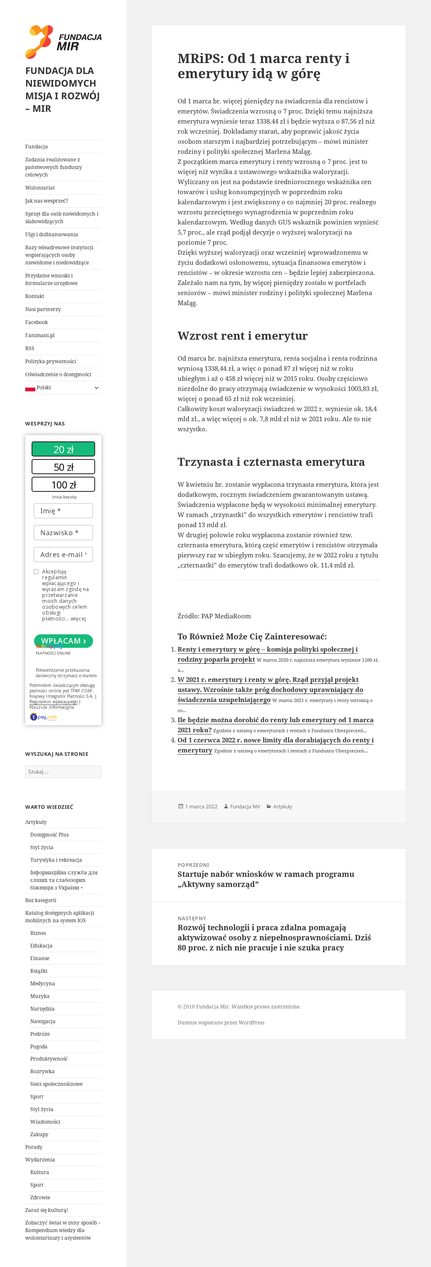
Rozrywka (42, 1071)
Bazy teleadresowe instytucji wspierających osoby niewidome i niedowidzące (59, 255)
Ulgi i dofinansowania (51, 234)
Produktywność (49, 1058)
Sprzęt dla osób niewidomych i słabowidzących (61, 217)
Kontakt (34, 296)
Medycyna (42, 983)
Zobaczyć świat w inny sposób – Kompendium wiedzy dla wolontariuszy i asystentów (63, 1230)
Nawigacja (43, 1021)
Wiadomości (45, 1121)
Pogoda (39, 1046)
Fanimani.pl (40, 335)
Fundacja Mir (245, 806)
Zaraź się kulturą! (46, 1210)
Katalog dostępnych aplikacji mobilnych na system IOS (59, 916)
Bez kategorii (40, 900)
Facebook (36, 322)
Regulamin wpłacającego (53, 702)
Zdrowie (40, 1197)
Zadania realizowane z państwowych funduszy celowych (53, 167)
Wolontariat (40, 187)
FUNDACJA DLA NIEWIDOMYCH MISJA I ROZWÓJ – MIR (62, 89)
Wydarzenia (40, 1159)
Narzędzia (42, 1008)
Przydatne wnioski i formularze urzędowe (51, 279)
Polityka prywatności (50, 361)
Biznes (38, 933)
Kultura (39, 1172)
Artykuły (36, 822)
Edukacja (41, 945)
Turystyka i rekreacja (56, 859)
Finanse (39, 958)
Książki (39, 970)
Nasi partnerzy (43, 309)
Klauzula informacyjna (51, 707)
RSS (30, 348)
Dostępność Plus (49, 834)
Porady (34, 1147)
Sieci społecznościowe (56, 1084)
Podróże (40, 1033)
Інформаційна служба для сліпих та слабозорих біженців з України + (64, 880)
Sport (36, 1096)
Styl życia (41, 847)
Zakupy (39, 1134)
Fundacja (36, 146)
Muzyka (40, 996)
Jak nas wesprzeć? (46, 200)
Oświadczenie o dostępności (58, 374)
